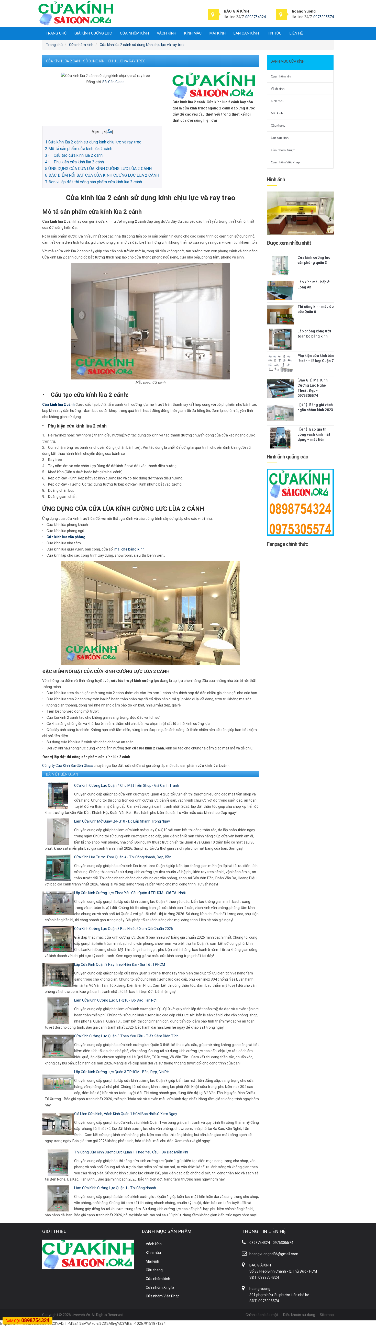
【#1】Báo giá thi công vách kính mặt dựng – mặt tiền (313, 434)
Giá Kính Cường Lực (93, 33)
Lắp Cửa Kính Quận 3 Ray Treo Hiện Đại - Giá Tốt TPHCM (119, 964)
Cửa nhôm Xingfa (283, 150)
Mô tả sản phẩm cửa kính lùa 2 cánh (78, 148)
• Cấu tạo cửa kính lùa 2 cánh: (74, 155)
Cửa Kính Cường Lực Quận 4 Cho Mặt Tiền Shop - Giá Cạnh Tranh (126, 785)
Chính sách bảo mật (262, 1314)
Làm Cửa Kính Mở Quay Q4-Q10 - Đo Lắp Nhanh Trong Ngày (122, 821)
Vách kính (166, 33)
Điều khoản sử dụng (299, 1314)
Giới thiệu (54, 1231)
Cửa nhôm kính (134, 33)
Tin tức (274, 33)
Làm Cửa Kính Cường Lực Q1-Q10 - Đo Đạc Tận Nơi (115, 1000)
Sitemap (327, 1314)
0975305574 (323, 17)
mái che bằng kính (129, 549)
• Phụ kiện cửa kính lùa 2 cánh (74, 162)
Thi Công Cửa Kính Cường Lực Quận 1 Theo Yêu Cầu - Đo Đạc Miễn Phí (131, 1152)
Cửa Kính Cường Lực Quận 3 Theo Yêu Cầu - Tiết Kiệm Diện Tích (126, 1036)
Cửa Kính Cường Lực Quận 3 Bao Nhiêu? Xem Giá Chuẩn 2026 (123, 929)
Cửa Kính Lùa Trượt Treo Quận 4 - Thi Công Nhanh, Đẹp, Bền (122, 857)
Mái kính (217, 33)
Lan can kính (246, 33)
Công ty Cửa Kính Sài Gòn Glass (67, 766)
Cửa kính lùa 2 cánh (58, 404)
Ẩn (109, 131)
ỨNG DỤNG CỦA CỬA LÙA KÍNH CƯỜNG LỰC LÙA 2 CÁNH (98, 168)
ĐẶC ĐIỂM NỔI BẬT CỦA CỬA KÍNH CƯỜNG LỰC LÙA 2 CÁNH (102, 175)
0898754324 (255, 17)
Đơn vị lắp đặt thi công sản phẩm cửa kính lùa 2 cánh (93, 181)
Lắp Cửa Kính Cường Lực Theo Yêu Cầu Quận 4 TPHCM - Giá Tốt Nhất (130, 893)
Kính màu (193, 33)
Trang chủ (56, 33)
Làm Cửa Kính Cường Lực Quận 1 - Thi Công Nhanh (115, 1188)
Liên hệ (296, 33)
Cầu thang (278, 125)
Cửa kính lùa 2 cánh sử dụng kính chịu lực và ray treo (93, 142)
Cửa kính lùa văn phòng (66, 537)
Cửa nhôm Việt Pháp (285, 162)
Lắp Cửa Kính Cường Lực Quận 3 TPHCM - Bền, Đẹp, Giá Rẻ (121, 1072)
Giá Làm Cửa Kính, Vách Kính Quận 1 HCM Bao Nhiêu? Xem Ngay (125, 1114)
